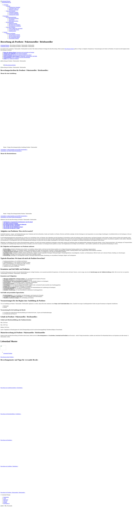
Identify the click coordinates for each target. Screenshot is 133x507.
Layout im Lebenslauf (13, 13)
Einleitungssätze (12, 31)
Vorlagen (5, 32)
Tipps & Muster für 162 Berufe (15, 28)
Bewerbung (5, 16)
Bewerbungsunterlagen (11, 17)
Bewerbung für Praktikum (14, 24)
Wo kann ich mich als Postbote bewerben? (17, 54)
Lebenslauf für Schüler (14, 14)
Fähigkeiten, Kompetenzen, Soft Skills (20, 56)
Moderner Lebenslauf (13, 9)
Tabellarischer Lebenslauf (14, 7)
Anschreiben (11, 19)
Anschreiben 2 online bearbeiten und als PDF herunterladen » (14, 248)
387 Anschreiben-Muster (14, 37)
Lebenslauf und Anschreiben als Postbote (18, 52)
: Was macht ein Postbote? (15, 53)
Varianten (8, 6)
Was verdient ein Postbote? (11, 58)
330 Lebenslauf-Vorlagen (14, 34)
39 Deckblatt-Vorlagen (14, 38)
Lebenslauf (5, 4)
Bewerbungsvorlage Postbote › (7, 389)
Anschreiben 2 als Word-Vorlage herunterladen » (11, 249)
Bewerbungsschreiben (14, 18)
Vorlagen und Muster (10, 33)
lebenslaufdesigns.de (6, 2)
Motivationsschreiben (13, 21)
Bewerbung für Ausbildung (15, 26)
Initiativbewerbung (13, 23)
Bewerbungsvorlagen (69, 48)
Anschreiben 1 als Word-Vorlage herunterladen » (11, 183)
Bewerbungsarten (10, 22)
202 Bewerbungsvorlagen (14, 36)
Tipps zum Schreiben (10, 11)
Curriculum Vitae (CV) (14, 8)
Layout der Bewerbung (14, 29)
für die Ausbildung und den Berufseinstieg (16, 57)
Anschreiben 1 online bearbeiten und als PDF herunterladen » (14, 182)
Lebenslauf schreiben (13, 12)
